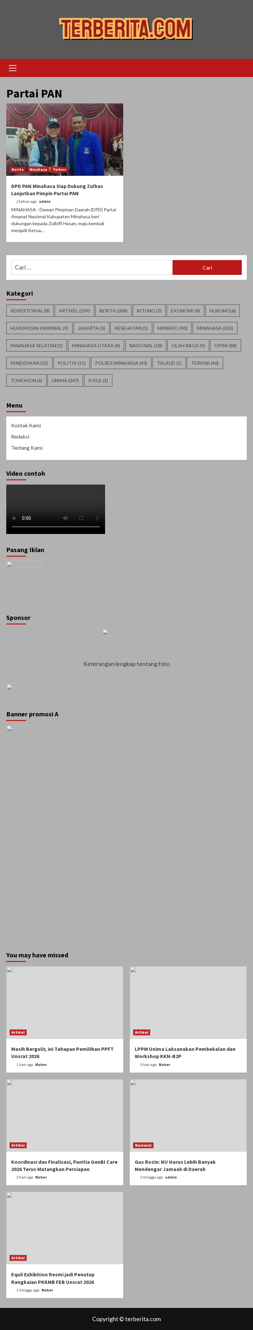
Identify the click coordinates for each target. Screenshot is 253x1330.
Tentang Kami (26, 447)
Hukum (223, 310)
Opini (225, 345)
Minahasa (38, 169)
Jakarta (91, 328)
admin (45, 201)
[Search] (239, 69)
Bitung (149, 310)
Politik (72, 363)
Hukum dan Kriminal (39, 328)
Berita (18, 169)
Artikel (74, 310)
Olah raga (188, 345)
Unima (65, 380)
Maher (41, 1064)
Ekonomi (185, 310)
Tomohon (26, 380)
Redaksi (20, 436)
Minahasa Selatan (37, 345)
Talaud (169, 363)
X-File (98, 380)
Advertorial (30, 310)
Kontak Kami (26, 425)
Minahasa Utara (96, 345)
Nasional (145, 345)
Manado (172, 328)
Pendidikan (29, 363)
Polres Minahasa (121, 363)
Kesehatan (131, 328)
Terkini (59, 169)
